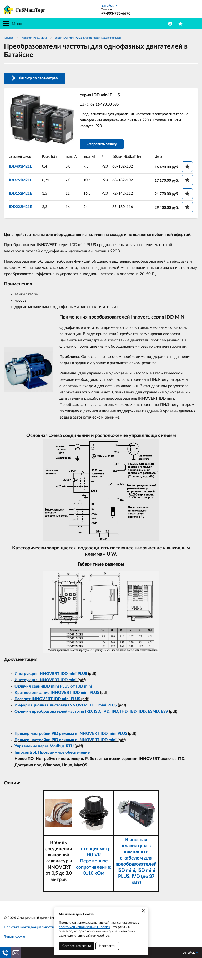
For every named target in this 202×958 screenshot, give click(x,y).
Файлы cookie (14, 936)
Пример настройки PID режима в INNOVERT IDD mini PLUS (70, 734)
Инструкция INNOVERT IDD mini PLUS (50, 674)
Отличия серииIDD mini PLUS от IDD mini (53, 686)
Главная (8, 37)
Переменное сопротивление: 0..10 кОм (94, 867)
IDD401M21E (20, 166)
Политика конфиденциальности (29, 927)
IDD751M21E (20, 180)
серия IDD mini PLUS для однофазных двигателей (88, 37)
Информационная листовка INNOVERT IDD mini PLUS (65, 705)
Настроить (107, 946)
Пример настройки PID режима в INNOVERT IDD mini (65, 740)
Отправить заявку (102, 144)
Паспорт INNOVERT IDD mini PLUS (47, 699)
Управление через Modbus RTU (44, 746)
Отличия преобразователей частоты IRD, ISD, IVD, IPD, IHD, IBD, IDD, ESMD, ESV (91, 712)
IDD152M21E (20, 193)
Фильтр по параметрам (38, 78)
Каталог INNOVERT (34, 37)
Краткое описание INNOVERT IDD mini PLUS (56, 693)
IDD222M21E (20, 207)
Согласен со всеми (76, 946)
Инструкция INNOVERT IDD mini (45, 680)
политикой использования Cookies (84, 927)
